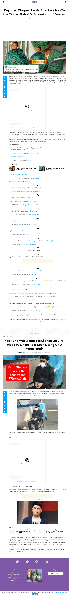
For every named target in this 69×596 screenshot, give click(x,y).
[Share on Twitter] (5, 80)
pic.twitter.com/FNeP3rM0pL (31, 201)
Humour (38, 18)
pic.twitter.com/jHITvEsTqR (44, 241)
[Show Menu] (3, 2)
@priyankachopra (15, 281)
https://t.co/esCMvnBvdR (56, 307)
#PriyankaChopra (21, 221)
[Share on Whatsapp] (5, 83)
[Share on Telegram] (5, 87)
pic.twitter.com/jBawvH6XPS (18, 157)
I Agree (35, 594)
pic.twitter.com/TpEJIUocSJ (18, 149)
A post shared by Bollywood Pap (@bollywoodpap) (27, 481)
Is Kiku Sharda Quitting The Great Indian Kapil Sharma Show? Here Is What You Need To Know (55, 531)
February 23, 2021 (35, 153)
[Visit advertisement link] (34, 575)
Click (10, 486)
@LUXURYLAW (41, 148)
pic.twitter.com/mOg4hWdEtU (19, 174)
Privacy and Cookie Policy (61, 592)
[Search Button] (65, 2)
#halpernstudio (50, 148)
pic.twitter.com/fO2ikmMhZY (29, 211)
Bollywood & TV (9, 6)
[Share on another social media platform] (5, 96)
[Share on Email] (5, 93)
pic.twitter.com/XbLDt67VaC (32, 188)
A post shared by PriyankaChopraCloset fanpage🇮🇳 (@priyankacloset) (27, 127)
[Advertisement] (34, 29)
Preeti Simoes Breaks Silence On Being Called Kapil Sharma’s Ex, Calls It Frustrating (25, 531)
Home (4, 6)
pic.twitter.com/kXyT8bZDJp (35, 271)
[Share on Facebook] (5, 77)
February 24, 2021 (34, 191)
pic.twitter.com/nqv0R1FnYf (18, 231)
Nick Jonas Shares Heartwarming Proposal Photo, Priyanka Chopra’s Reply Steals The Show (26, 168)
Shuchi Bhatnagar (21, 18)
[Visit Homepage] (34, 2)
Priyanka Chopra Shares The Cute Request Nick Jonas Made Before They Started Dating (55, 168)
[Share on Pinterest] (5, 90)
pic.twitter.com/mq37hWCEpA (56, 281)
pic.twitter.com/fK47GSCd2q (35, 221)
